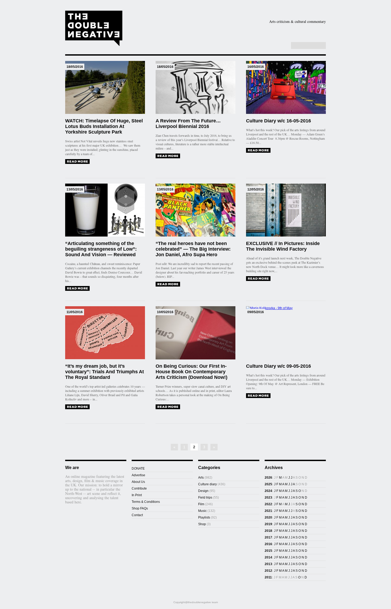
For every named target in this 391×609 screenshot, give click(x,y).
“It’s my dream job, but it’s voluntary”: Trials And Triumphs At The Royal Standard (104, 371)
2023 (268, 497)
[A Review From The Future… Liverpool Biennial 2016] (168, 156)
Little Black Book (299, 38)
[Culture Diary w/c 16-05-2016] (258, 150)
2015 (268, 551)
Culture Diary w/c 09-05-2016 (278, 366)
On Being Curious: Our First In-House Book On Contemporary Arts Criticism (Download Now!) (191, 371)
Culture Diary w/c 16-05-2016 (278, 120)
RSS (283, 46)
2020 (268, 517)
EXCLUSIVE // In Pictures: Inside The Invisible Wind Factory (283, 246)
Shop (263, 38)
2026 (268, 477)
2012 (268, 571)
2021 (268, 511)
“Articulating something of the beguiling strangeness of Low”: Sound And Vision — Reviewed (101, 249)
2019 (268, 524)
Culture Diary (232, 38)
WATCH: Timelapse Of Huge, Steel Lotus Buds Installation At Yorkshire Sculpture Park (104, 126)
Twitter (278, 46)
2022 (268, 504)
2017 (268, 537)
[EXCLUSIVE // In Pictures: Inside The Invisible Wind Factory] (258, 278)
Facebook (272, 46)
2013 (268, 564)
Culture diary (207, 484)
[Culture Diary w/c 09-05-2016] (258, 395)
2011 (268, 577)
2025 (268, 484)
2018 (268, 531)
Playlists (196, 38)
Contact (137, 515)
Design (253, 30)
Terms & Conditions (146, 502)
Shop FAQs (140, 508)
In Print (137, 495)
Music (311, 30)
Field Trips (166, 38)
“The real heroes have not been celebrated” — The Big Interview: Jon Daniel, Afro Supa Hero (193, 249)
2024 (268, 491)
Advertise (138, 475)
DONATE (138, 468)
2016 (268, 544)
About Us (138, 482)
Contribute (139, 488)
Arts (222, 30)
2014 (268, 557)
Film (283, 30)
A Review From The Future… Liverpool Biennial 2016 (188, 123)
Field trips (205, 497)
